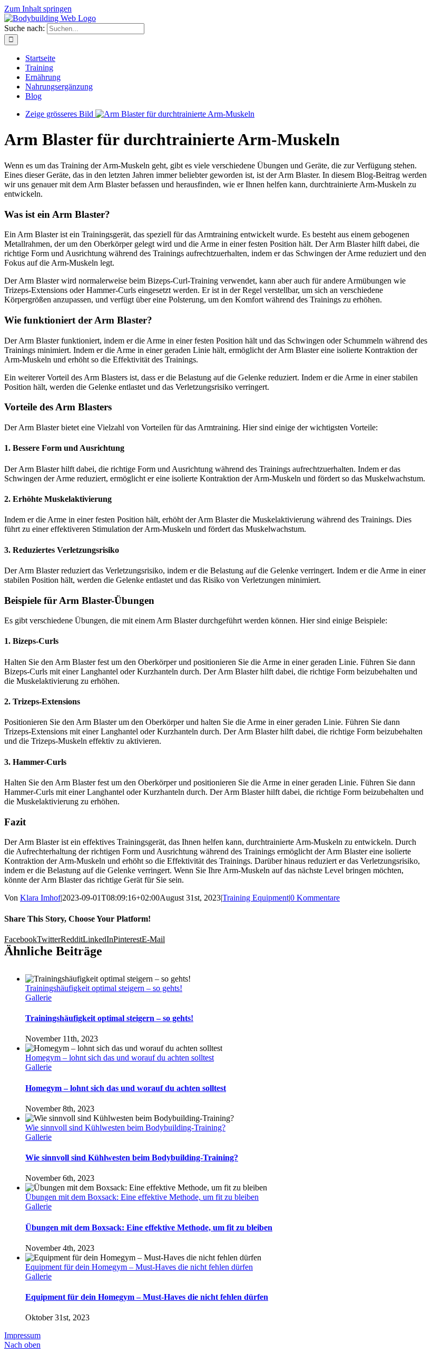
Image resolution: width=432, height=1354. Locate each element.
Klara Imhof (40, 897)
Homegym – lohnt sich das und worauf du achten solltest (119, 1057)
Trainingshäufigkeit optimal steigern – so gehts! (103, 988)
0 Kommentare (315, 897)
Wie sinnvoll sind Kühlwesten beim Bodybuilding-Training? (125, 1127)
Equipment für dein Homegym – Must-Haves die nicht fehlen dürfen (139, 1266)
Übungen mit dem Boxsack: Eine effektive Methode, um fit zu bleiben (142, 1197)
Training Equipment (255, 897)
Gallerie (38, 997)
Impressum (22, 1335)
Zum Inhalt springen (38, 8)
